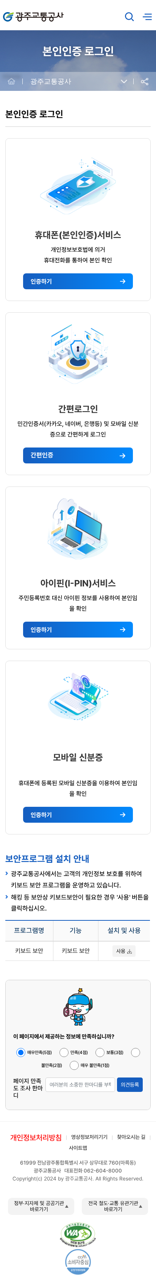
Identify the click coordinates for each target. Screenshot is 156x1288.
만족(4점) (79, 1052)
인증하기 (41, 281)
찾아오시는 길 (131, 1137)
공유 (144, 81)
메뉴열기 (147, 17)
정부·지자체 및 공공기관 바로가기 (39, 1206)
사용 (120, 951)
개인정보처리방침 (36, 1137)
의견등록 (130, 1085)
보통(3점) (114, 1052)
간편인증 (42, 455)
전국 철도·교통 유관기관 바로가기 (113, 1206)
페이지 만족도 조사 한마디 (28, 1088)
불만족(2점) (51, 1065)
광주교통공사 (19, 12)
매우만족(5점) (39, 1052)
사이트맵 (78, 1148)
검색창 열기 (129, 16)
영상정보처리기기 (89, 1137)
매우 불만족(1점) (95, 1065)
